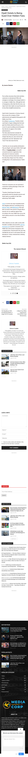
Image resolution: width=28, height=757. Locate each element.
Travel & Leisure (12, 6)
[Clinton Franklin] (2, 20)
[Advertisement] (14, 62)
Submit (4, 495)
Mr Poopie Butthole (6, 553)
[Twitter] (11, 293)
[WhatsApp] (18, 23)
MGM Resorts (15, 207)
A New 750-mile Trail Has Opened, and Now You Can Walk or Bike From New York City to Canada (13, 560)
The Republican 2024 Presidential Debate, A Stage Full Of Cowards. (7, 312)
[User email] (17, 293)
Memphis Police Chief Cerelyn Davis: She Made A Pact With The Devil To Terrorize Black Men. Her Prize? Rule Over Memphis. (13, 549)
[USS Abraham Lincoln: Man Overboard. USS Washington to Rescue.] (5, 533)
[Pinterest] (14, 23)
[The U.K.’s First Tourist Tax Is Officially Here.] (5, 371)
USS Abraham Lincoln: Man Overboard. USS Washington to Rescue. (17, 533)
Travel (6, 6)
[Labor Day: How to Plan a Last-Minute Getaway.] (5, 356)
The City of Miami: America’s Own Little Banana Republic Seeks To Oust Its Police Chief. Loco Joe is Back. (13, 555)
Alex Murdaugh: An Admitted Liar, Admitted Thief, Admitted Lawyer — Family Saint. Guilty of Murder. (18, 645)
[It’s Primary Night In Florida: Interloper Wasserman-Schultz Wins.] (5, 525)
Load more (13, 538)
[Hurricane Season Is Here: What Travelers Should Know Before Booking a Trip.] (5, 364)
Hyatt (3, 203)
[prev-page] (2, 377)
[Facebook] (7, 23)
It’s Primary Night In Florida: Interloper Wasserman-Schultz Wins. (17, 525)
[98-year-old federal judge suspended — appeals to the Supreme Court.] (5, 637)
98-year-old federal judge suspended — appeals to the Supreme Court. (17, 637)
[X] (11, 23)
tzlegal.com (12, 121)
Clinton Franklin (8, 19)
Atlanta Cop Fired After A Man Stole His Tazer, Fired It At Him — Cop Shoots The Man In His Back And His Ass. (13, 585)
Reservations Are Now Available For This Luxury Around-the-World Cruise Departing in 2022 (18, 629)
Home (2, 6)
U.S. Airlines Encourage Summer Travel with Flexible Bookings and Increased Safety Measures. (13, 579)
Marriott (4, 207)
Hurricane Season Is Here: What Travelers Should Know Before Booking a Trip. (17, 363)
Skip (16, 754)
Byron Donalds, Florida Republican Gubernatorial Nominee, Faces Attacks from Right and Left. (18, 509)
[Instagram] (15, 293)
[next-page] (5, 377)
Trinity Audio (16, 80)
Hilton (8, 207)
